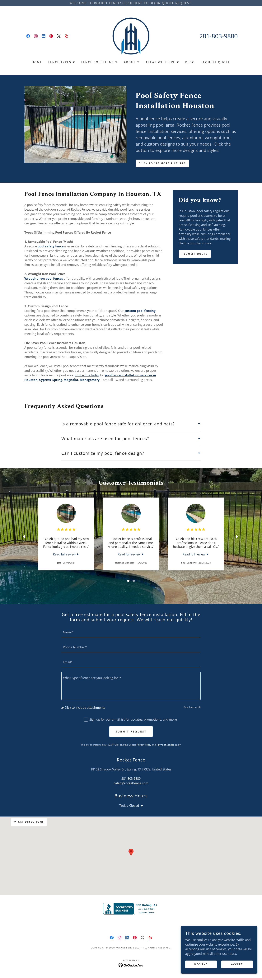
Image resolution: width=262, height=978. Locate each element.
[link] (28, 36)
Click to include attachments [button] (84, 707)
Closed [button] (134, 805)
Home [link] (37, 62)
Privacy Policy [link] (144, 744)
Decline (201, 964)
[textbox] (130, 632)
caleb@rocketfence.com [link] (131, 783)
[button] (61, 62)
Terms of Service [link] (165, 744)
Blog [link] (190, 62)
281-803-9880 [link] (218, 36)
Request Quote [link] (215, 62)
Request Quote (195, 253)
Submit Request (131, 731)
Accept (237, 964)
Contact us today (87, 375)
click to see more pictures (162, 163)
